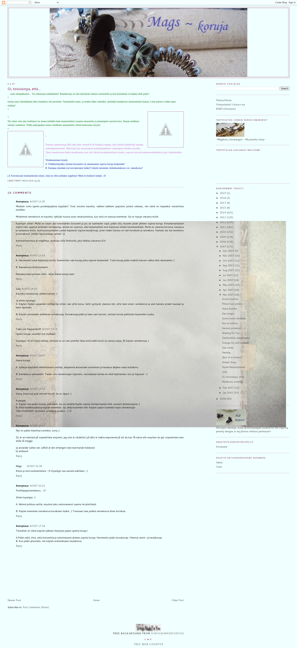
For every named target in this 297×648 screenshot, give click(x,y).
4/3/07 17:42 (37, 389)
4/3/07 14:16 (49, 329)
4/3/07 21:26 (34, 466)
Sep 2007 (229, 265)
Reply (19, 245)
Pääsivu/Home (224, 100)
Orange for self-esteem (235, 343)
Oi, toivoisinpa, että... (233, 377)
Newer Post (14, 600)
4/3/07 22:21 (37, 485)
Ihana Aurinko (229, 308)
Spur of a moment (232, 357)
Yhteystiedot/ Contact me (230, 104)
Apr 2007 (228, 290)
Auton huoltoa (230, 299)
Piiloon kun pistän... (232, 304)
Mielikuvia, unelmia (232, 381)
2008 (223, 241)
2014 (223, 212)
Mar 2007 (228, 294)
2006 (223, 398)
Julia (18, 289)
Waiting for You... (231, 333)
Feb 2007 (228, 387)
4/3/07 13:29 (37, 201)
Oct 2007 (229, 260)
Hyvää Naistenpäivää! (233, 367)
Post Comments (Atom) (36, 607)
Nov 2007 (229, 255)
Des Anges (228, 313)
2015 (223, 207)
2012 (223, 222)
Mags (19, 466)
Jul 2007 (228, 275)
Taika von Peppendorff (28, 329)
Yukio (219, 467)
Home (96, 600)
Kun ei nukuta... (230, 323)
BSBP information (226, 109)
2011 (223, 227)
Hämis (219, 462)
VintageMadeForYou (167, 633)
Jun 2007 (228, 280)
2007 (223, 246)
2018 (223, 198)
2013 (223, 217)
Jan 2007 (228, 392)
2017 (223, 203)
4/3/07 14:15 (29, 289)
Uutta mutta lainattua (234, 318)
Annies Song (229, 362)
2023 (223, 193)
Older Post (178, 600)
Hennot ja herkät (231, 328)
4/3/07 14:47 (37, 355)
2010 (223, 232)
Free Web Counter (148, 644)
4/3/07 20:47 (37, 425)
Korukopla (221, 446)
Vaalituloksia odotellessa (236, 338)
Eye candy (227, 347)
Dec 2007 (229, 251)
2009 (223, 237)
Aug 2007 (229, 270)
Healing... (227, 352)
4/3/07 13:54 (37, 255)
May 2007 (229, 285)
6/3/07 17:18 (37, 526)
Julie (224, 372)
